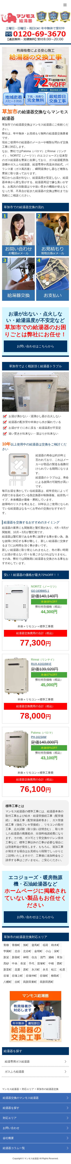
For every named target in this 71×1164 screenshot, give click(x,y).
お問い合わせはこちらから (35, 346)
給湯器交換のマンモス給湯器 (21, 1097)
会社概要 (8, 1138)
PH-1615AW (38, 737)
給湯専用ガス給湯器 (17, 1061)
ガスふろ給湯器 (14, 1071)
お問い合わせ (11, 1128)
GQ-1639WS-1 (40, 590)
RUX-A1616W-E (41, 664)
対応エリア (10, 1117)
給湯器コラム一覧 (14, 1148)
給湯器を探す (11, 1107)
